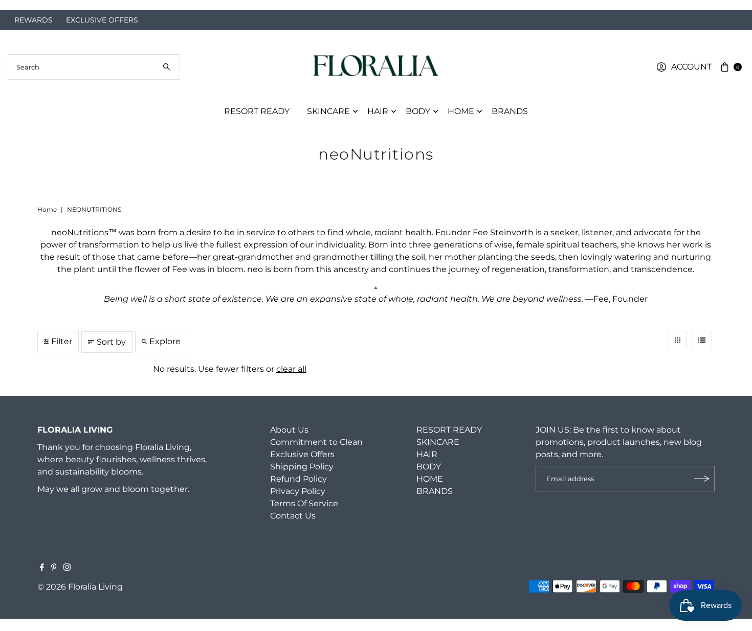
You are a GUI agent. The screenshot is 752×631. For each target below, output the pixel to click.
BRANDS (510, 111)
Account (691, 67)
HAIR (377, 111)
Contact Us (293, 516)
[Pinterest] (54, 568)
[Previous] (18, 5)
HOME (461, 111)
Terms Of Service (304, 503)
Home (47, 209)
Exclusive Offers (302, 454)
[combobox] (94, 67)
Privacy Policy (297, 491)
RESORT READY (257, 111)
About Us (289, 430)
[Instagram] (67, 568)
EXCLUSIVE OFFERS (102, 20)
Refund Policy (298, 479)
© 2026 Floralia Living (80, 587)
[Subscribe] (702, 478)
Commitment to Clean (316, 442)
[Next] (734, 5)
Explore (165, 341)
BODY (418, 111)
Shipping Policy (302, 466)
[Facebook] (42, 568)
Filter (61, 341)
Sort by (111, 342)
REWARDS (33, 20)
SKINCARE (328, 111)
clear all (291, 369)
